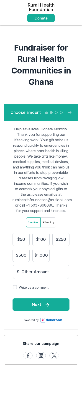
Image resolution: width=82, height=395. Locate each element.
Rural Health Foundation (41, 7)
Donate (41, 18)
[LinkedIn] (41, 355)
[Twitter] (54, 355)
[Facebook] (28, 355)
